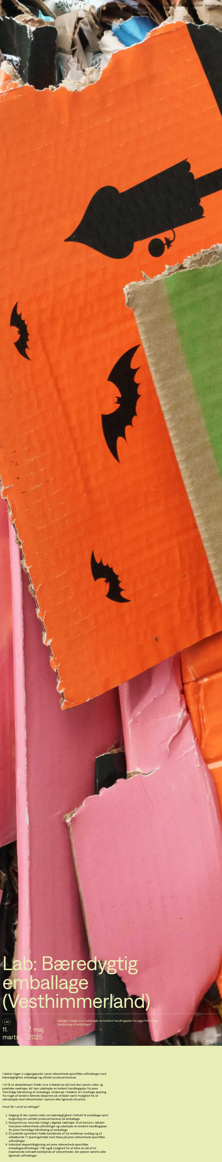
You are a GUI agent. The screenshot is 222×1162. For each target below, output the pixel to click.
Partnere (169, 5)
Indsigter (154, 5)
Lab (6, 1021)
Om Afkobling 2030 (190, 5)
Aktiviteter (139, 5)
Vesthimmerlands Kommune (76, 1063)
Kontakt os (212, 5)
